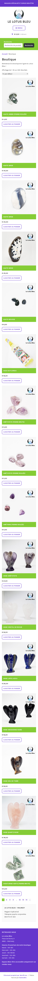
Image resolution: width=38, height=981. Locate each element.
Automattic (23, 977)
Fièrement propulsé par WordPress (15, 975)
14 (26, 900)
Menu (20, 28)
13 (23, 900)
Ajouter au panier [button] (11, 124)
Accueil (4, 54)
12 (20, 900)
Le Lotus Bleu (19, 21)
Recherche (8, 42)
